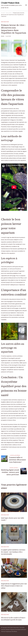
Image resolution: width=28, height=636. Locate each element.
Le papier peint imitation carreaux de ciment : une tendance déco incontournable (13, 552)
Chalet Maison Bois (10, 3)
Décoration (5, 21)
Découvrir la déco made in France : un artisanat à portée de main (13, 619)
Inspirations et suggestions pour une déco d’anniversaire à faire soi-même (14, 586)
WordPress (14, 631)
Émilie (2, 36)
